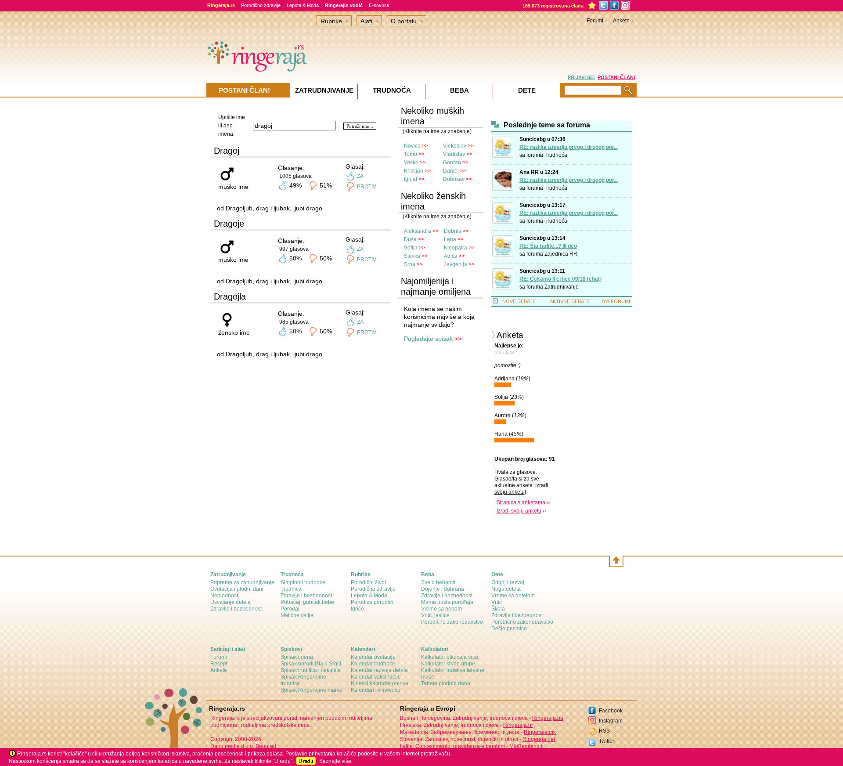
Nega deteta (506, 589)
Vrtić (496, 602)
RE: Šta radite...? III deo (548, 246)
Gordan (452, 162)
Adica (451, 256)
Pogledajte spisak (428, 338)
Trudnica (291, 589)
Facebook (611, 711)
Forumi (595, 21)
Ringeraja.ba (547, 718)
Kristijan (413, 171)
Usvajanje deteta (230, 602)
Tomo (410, 154)
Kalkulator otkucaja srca (449, 657)
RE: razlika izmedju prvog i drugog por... (568, 147)
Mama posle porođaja (447, 602)
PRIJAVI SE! (581, 77)
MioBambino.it (526, 746)
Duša (410, 239)
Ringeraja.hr (518, 725)
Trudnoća (555, 155)
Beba (459, 90)
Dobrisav (454, 179)
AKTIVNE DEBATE (570, 301)
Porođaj (290, 609)
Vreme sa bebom (441, 609)
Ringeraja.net (538, 739)
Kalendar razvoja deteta (379, 670)
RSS (604, 731)
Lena (450, 239)
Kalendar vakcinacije (376, 677)
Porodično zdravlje (261, 5)
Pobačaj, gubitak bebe (307, 602)
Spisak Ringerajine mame (311, 690)
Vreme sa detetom (513, 596)
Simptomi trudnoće (303, 582)
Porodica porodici (372, 602)
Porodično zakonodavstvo (452, 622)
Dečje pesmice (509, 628)
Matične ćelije (297, 615)
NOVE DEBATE (519, 301)
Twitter (606, 741)
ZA (360, 176)
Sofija (411, 248)
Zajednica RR (560, 254)
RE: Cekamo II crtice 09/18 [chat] (560, 279)
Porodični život (368, 582)
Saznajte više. (336, 761)
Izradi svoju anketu (519, 511)
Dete (527, 90)
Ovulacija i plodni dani (236, 589)
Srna (409, 264)
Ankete (621, 21)
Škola (498, 609)
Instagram (611, 721)
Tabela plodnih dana (445, 683)
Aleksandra (417, 231)
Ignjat (410, 179)
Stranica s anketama (521, 502)
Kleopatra (455, 248)
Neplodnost (224, 596)
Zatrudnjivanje (561, 287)
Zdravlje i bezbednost (236, 609)
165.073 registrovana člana (553, 5)
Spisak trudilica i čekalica (311, 670)
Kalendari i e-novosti (375, 690)
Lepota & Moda (303, 5)
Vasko (411, 162)
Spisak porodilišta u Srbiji (311, 664)
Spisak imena (297, 657)
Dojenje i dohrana (442, 589)
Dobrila (452, 231)
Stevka (412, 256)
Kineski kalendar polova (379, 683)
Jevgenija (455, 264)
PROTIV (366, 187)
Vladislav (454, 154)
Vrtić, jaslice (435, 615)
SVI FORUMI (616, 301)
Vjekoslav (454, 146)
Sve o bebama (438, 582)
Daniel (451, 171)
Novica (412, 146)
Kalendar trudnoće (373, 664)
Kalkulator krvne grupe (448, 664)
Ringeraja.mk (540, 732)
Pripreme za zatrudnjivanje (242, 582)
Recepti (219, 664)
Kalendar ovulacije (373, 657)
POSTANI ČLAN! (616, 77)
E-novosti (379, 5)
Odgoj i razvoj (507, 582)
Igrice (357, 609)
